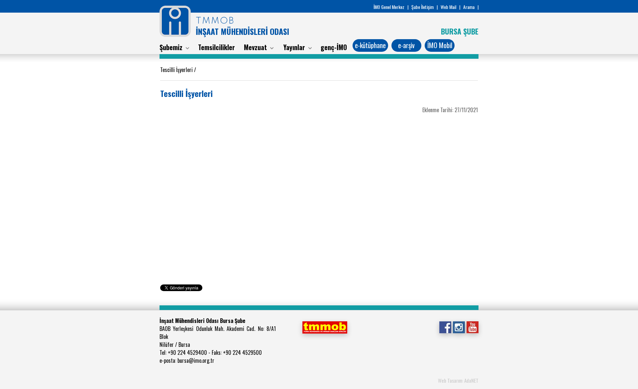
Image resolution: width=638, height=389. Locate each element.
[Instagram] (459, 327)
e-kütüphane (370, 45)
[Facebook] (445, 327)
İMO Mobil (439, 45)
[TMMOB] (324, 327)
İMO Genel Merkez (388, 6)
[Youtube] (472, 327)
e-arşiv (406, 45)
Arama (469, 6)
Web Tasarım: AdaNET (458, 380)
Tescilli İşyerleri (177, 70)
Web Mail (448, 6)
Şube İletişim (422, 6)
